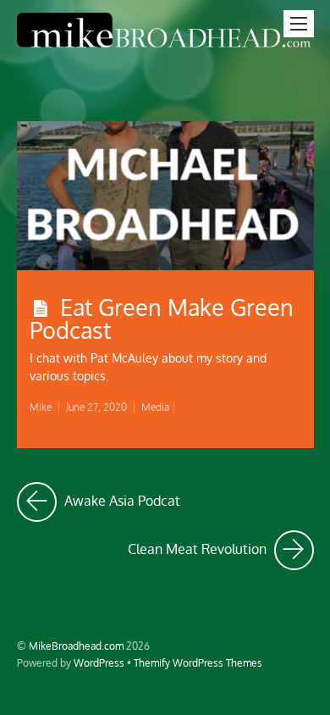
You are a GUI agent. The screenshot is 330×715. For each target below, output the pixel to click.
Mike (41, 407)
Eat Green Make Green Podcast (162, 318)
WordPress (99, 662)
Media (155, 407)
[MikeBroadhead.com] (165, 48)
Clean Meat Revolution (221, 544)
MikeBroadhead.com (76, 645)
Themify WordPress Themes (198, 662)
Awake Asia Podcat (120, 496)
